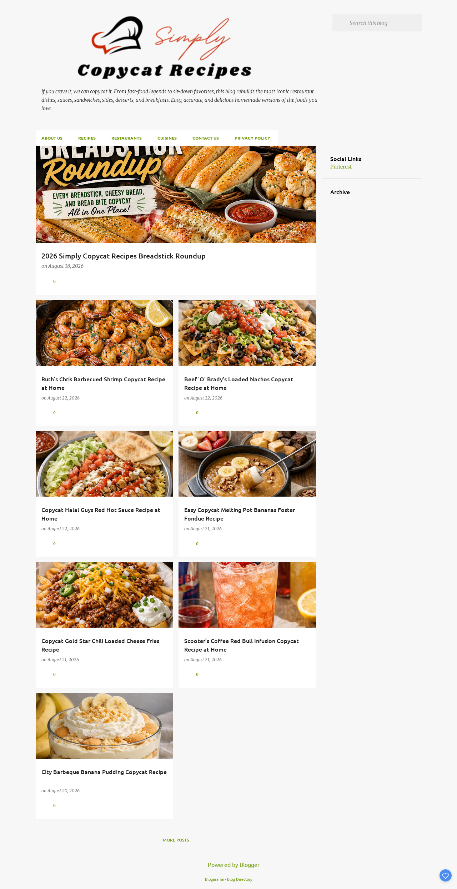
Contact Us (205, 138)
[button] (306, 281)
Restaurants (126, 138)
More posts (176, 840)
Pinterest (341, 167)
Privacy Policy (252, 138)
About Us (51, 138)
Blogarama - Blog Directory (228, 879)
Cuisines (167, 138)
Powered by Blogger (233, 864)
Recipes (87, 138)
